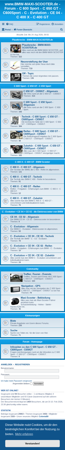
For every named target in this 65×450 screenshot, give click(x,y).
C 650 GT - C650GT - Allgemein (40, 91)
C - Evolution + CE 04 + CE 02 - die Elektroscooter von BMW (32, 211)
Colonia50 (43, 416)
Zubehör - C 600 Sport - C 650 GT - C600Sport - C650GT (42, 147)
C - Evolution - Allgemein (24, 226)
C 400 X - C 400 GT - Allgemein (27, 167)
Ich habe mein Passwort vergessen (16, 381)
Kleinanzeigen (32, 315)
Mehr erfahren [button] (24, 434)
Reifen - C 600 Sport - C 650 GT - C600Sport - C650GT (41, 132)
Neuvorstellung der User (34, 61)
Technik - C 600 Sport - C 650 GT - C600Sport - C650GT (40, 118)
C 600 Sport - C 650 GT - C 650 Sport (32, 86)
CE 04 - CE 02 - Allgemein (24, 217)
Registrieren (22, 364)
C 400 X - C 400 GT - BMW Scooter (32, 162)
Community (32, 269)
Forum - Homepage (32, 341)
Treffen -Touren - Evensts (37, 274)
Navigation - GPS (30, 286)
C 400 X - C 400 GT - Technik (26, 176)
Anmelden (6, 364)
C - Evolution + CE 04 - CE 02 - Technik (32, 236)
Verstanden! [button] (32, 443)
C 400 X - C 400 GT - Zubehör (26, 198)
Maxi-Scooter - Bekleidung (35, 297)
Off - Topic (28, 73)
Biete (13, 320)
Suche (13, 330)
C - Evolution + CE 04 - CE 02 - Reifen (31, 245)
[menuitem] (9, 24)
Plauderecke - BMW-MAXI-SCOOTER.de (32, 39)
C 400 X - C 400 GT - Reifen (25, 186)
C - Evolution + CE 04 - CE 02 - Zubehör (32, 255)
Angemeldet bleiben (21, 383)
